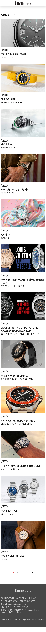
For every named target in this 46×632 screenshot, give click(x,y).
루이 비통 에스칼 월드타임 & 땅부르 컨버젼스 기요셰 (22, 281)
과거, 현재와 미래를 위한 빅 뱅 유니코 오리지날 (17, 379)
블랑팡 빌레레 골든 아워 (12, 556)
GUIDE (4, 50)
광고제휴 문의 (17, 620)
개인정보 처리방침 (37, 620)
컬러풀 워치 (6, 234)
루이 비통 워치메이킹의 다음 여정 (12, 286)
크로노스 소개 (6, 620)
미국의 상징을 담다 (7, 193)
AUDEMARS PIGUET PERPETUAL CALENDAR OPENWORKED (19, 329)
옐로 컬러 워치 (8, 99)
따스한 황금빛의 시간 (8, 559)
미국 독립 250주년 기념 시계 (15, 189)
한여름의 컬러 (6, 238)
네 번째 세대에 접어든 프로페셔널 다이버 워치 (16, 424)
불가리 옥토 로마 (9, 511)
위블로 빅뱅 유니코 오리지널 (14, 375)
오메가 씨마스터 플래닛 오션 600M (18, 420)
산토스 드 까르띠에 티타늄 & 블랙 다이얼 (20, 465)
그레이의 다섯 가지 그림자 (13, 54)
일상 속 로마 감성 (7, 514)
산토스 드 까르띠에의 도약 (10, 469)
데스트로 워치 (7, 144)
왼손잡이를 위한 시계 (8, 148)
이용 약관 (26, 620)
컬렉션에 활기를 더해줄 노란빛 (11, 102)
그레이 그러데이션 (7, 57)
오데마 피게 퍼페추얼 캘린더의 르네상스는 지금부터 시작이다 (21, 334)
